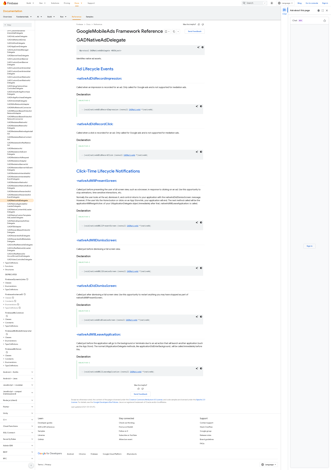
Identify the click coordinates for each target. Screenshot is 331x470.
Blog (300, 3)
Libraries (41, 435)
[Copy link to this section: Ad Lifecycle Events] (116, 69)
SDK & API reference (46, 427)
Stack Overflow (206, 427)
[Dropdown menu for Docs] (82, 3)
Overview (7, 17)
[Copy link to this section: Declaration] (93, 94)
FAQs (202, 443)
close (326, 10)
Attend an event (125, 439)
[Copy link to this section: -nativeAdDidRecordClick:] (115, 124)
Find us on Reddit (126, 427)
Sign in (325, 3)
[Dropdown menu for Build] (34, 3)
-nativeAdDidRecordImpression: (99, 78)
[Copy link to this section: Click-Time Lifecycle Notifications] (142, 171)
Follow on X (123, 431)
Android (70, 454)
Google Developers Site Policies (105, 402)
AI (38, 17)
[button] (17, 263)
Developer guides (45, 423)
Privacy (48, 465)
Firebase (79, 24)
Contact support (206, 423)
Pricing (67, 3)
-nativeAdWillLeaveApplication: (98, 334)
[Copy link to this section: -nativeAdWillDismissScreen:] (119, 240)
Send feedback (194, 31)
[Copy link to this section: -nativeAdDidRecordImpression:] (124, 78)
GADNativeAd (134, 109)
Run (41, 3)
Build (29, 3)
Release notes (205, 435)
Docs (77, 3)
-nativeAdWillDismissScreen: (96, 240)
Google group (205, 431)
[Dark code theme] (203, 47)
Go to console (312, 3)
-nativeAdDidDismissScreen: (96, 286)
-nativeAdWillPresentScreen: (96, 181)
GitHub (41, 439)
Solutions (55, 3)
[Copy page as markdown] (174, 31)
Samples (89, 17)
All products (132, 454)
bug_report (318, 10)
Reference (76, 17)
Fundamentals (22, 17)
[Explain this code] (198, 47)
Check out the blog (126, 423)
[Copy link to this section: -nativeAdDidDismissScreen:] (119, 286)
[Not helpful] (203, 24)
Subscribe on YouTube (128, 435)
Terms (40, 465)
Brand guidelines (207, 439)
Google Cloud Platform (112, 454)
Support (91, 3)
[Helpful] (199, 24)
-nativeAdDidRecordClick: (94, 124)
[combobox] (254, 3)
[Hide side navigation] (31, 465)
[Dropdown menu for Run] (46, 3)
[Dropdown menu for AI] (42, 17)
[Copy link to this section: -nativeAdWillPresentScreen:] (119, 181)
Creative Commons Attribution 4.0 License (146, 400)
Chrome (82, 454)
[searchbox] (17, 25)
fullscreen (322, 10)
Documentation (12, 11)
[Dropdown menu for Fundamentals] (32, 17)
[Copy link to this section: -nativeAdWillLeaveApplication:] (123, 334)
